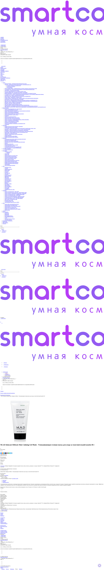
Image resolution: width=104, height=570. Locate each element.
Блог (1, 527)
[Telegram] (11, 453)
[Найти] (3, 228)
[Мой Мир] (4, 453)
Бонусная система (3, 526)
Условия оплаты (3, 530)
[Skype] (10, 453)
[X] (5, 453)
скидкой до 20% (15, 478)
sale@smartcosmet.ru (4, 49)
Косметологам (3, 525)
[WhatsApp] (8, 453)
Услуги (1, 514)
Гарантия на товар (3, 532)
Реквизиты (2, 519)
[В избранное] (1, 450)
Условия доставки (3, 531)
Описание (4, 480)
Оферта (1, 521)
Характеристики (6, 482)
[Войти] (0, 320)
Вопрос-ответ (2, 533)
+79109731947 (3, 45)
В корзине (6, 475)
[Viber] (7, 453)
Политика (2, 520)
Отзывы (4, 481)
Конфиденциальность (4, 566)
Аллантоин (2, 465)
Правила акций (3, 522)
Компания (2, 515)
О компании (2, 517)
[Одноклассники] (2, 453)
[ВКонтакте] (1, 453)
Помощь (2, 528)
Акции (1, 513)
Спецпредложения (3, 523)
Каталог (1, 512)
